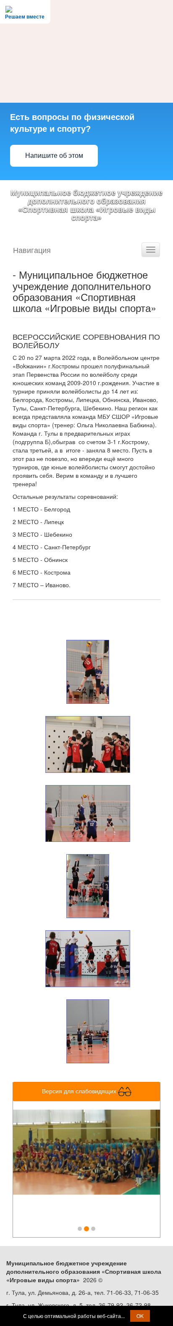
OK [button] (140, 1315)
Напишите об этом (54, 155)
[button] (24, 1163)
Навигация (32, 249)
